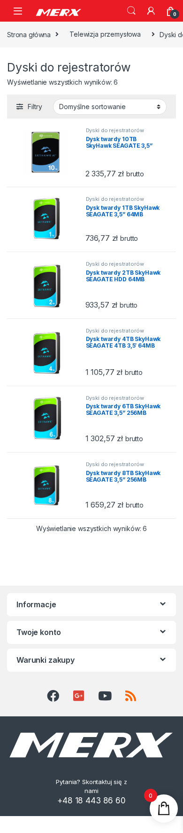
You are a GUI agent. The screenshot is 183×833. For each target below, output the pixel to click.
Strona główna (29, 34)
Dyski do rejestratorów (115, 130)
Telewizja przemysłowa (105, 34)
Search (131, 11)
